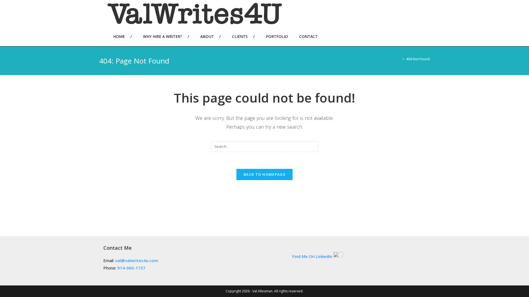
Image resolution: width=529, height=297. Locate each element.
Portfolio (277, 36)
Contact (308, 36)
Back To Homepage (264, 174)
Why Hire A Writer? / (166, 36)
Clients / (243, 36)
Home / (122, 36)
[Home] (399, 58)
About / (210, 36)
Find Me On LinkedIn (312, 256)
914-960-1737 (131, 268)
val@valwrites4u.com (136, 260)
